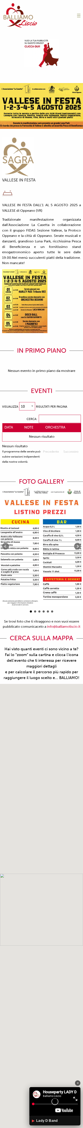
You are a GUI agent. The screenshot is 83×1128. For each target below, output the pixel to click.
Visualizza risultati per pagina (34, 407)
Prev (5, 546)
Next (77, 546)
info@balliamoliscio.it (63, 626)
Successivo (71, 451)
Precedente (51, 451)
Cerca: (32, 419)
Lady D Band (45, 1120)
